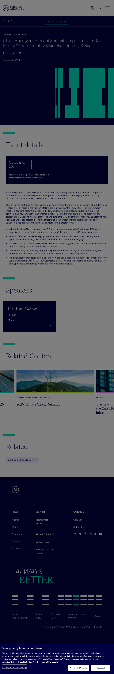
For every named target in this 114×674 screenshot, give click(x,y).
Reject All (100, 668)
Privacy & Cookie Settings (14, 667)
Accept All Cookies (79, 668)
